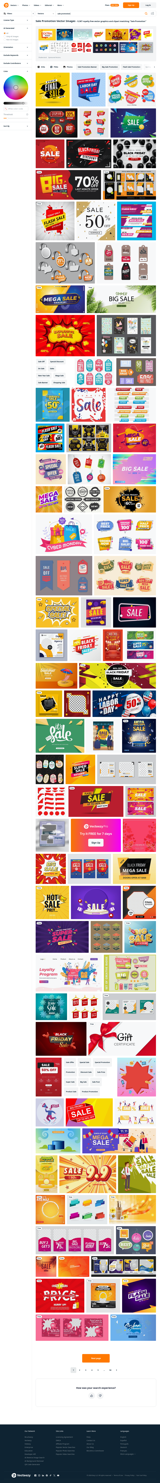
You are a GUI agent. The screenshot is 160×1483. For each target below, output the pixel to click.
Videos (36, 5)
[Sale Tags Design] (89, 469)
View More (145, 47)
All (7, 33)
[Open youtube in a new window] (58, 1475)
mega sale (59, 375)
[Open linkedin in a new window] (43, 1475)
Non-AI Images (12, 39)
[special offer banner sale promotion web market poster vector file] (80, 769)
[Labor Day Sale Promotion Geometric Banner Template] (89, 90)
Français (123, 1451)
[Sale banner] (51, 469)
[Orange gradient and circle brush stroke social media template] (50, 1209)
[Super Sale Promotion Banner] (140, 801)
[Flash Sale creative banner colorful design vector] (55, 221)
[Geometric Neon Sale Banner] (134, 612)
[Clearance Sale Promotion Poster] (53, 405)
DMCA (58, 1440)
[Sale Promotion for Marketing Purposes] (125, 534)
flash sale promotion (131, 67)
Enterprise (29, 1447)
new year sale (44, 375)
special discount (57, 361)
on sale (41, 368)
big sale (83, 1082)
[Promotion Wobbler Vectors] (65, 263)
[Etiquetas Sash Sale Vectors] (64, 575)
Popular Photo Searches (65, 1451)
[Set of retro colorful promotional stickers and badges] (130, 973)
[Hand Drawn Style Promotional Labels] (83, 499)
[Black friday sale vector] (134, 869)
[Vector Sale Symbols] (126, 263)
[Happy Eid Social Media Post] (88, 438)
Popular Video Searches (65, 1454)
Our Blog (90, 1447)
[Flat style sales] (87, 1209)
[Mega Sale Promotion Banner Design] (49, 499)
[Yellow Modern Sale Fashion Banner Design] (49, 703)
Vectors (13, 5)
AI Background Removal (34, 1461)
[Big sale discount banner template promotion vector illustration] (68, 185)
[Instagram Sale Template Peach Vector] (95, 221)
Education (29, 1451)
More (59, 5)
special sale (84, 1062)
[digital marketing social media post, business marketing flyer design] (51, 645)
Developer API (30, 1454)
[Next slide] (152, 67)
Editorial (48, 5)
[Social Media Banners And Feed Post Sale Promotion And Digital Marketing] (139, 902)
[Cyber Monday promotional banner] (133, 1327)
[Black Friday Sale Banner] (130, 499)
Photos (25, 5)
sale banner (43, 382)
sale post (96, 1082)
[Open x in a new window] (54, 1475)
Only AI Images (12, 36)
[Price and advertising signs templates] (136, 1240)
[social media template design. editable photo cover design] (77, 703)
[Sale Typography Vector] (50, 153)
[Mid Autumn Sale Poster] (96, 612)
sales (52, 368)
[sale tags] (50, 769)
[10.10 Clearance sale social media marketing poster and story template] (113, 645)
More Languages (127, 1454)
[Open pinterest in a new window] (47, 1475)
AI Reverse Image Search (35, 1457)
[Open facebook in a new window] (35, 1475)
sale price (101, 1072)
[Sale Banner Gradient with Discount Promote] (133, 123)
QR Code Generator (32, 1464)
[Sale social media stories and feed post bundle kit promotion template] (129, 185)
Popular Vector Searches (65, 1447)
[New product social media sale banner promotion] (140, 937)
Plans (107, 5)
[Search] (146, 13)
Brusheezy (29, 1437)
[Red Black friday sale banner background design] (61, 1039)
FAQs (89, 1437)
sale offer (70, 1062)
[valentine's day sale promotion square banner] (139, 835)
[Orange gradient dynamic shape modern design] (73, 1266)
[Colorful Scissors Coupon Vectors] (136, 372)
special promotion (102, 1062)
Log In (148, 5)
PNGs (56, 67)
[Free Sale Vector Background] (65, 335)
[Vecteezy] (6, 5)
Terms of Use (118, 1475)
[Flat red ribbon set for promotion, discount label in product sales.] (51, 801)
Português (124, 1444)
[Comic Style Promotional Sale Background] (57, 612)
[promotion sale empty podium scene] (58, 1140)
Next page (96, 1358)
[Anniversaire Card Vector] (126, 335)
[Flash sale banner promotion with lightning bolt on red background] (95, 801)
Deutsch (123, 1447)
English (123, 1437)
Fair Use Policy (141, 1475)
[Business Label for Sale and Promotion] (94, 123)
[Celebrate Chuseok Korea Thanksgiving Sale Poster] (103, 736)
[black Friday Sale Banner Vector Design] (85, 645)
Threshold (8, 114)
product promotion (90, 1091)
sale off (41, 361)
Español (123, 1440)
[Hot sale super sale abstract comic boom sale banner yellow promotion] (52, 902)
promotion (70, 1072)
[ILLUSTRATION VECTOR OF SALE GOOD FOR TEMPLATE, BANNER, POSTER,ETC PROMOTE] (89, 1112)
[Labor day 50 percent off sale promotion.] (124, 703)
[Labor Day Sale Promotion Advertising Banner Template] (89, 869)
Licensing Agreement (64, 1437)
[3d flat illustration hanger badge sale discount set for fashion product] (85, 1006)
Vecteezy (28, 1440)
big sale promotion (110, 67)
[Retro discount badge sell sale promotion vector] (106, 937)
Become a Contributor (95, 1451)
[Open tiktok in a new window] (51, 1475)
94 (110, 1370)
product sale (71, 1091)
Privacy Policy (129, 1475)
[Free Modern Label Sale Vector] (94, 372)
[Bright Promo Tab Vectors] (131, 405)
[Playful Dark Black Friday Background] (88, 153)
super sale (70, 1082)
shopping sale (59, 382)
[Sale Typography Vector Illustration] (60, 736)
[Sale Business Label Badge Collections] (125, 575)
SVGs (43, 67)
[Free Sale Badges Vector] (56, 123)
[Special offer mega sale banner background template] (134, 438)
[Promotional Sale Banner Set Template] (50, 438)
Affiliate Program (62, 1444)
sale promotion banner (87, 67)
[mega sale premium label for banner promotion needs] (60, 299)
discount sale (86, 1072)
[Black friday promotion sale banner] (117, 676)
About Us (90, 1444)
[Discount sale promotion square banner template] (139, 736)
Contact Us (91, 1440)
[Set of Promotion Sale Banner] (136, 221)
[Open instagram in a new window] (39, 1475)
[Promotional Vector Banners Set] (131, 90)
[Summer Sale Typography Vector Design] (89, 405)
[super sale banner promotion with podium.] (96, 902)
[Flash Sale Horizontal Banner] (140, 645)
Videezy (28, 1444)
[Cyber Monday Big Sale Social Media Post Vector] (134, 469)
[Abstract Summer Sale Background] (46, 1266)
